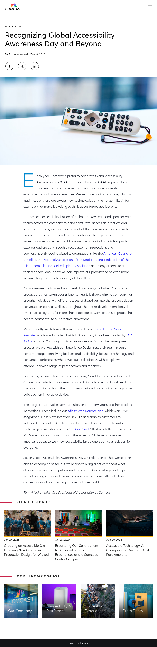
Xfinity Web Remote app (85, 411)
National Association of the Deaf (66, 260)
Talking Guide (80, 429)
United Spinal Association (72, 266)
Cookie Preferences (78, 643)
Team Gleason (42, 266)
